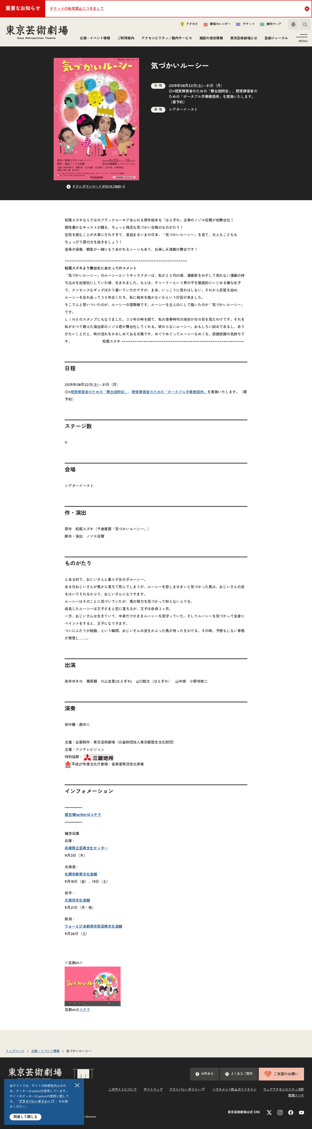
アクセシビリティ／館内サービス (166, 38)
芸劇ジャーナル (276, 38)
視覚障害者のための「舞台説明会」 (203, 91)
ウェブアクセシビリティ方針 (283, 1089)
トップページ (14, 1051)
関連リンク (296, 1095)
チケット (248, 24)
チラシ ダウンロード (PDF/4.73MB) (96, 186)
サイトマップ (153, 1089)
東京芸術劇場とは (243, 38)
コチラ (84, 1010)
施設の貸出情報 (211, 38)
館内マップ (274, 24)
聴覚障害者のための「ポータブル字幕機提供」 (169, 392)
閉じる (77, 1085)
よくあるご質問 (242, 1073)
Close (307, 8)
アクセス (192, 24)
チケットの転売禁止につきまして (77, 9)
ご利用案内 (125, 38)
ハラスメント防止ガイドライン (234, 1089)
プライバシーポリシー (34, 1101)
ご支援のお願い (286, 1074)
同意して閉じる (25, 1117)
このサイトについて (122, 1089)
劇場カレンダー (220, 24)
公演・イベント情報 (95, 38)
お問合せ (207, 1073)
